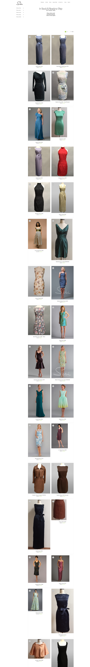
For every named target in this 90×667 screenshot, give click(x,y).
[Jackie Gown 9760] (39, 35)
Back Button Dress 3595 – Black (39, 336)
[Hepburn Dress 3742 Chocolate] (62, 463)
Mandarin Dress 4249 (39, 213)
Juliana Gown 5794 (39, 612)
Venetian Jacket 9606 (39, 660)
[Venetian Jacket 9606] (39, 639)
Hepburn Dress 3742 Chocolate (62, 495)
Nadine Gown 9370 (62, 583)
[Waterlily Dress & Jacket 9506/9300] (61, 219)
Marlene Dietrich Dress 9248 (62, 301)
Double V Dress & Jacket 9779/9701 (39, 495)
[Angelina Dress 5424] (39, 71)
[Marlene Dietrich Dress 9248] (62, 266)
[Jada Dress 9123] (59, 107)
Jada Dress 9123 (62, 138)
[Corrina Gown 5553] (39, 384)
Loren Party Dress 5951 (39, 250)
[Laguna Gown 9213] (39, 107)
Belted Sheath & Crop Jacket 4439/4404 (62, 379)
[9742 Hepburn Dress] (62, 589)
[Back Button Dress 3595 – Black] (39, 305)
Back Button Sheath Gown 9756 (62, 66)
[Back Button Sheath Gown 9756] (62, 35)
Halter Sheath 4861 (62, 214)
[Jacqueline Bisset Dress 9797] (39, 345)
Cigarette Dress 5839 (39, 584)
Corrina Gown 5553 (39, 419)
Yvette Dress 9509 (62, 340)
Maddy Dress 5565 (62, 419)
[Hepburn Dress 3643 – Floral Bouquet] (62, 71)
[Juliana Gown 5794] (35, 589)
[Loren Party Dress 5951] (37, 219)
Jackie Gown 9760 (39, 66)
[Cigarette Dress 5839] (37, 555)
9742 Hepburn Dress (62, 634)
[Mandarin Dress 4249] (39, 182)
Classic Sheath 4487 (39, 298)
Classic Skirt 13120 (62, 521)
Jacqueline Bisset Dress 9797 (39, 379)
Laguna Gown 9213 (39, 142)
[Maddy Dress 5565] (62, 384)
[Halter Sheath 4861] (62, 182)
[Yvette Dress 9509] (62, 305)
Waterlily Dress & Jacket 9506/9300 (62, 261)
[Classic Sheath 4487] (39, 266)
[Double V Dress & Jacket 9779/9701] (39, 463)
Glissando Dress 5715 (39, 458)
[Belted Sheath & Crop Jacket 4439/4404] (62, 345)
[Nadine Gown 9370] (60, 555)
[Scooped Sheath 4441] (62, 639)
